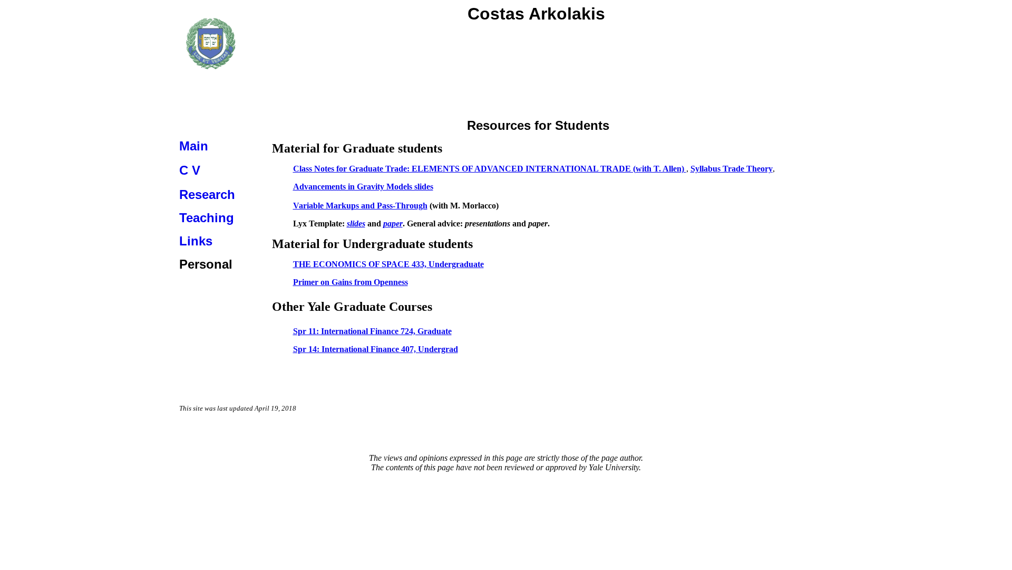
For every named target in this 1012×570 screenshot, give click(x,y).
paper (393, 223)
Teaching (206, 218)
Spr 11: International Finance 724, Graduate (372, 331)
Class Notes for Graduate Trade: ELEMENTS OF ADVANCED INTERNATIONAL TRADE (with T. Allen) (489, 168)
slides (356, 223)
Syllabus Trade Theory (731, 168)
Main (193, 146)
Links (195, 241)
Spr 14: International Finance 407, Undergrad (375, 349)
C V (189, 170)
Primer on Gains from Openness (350, 282)
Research (207, 194)
